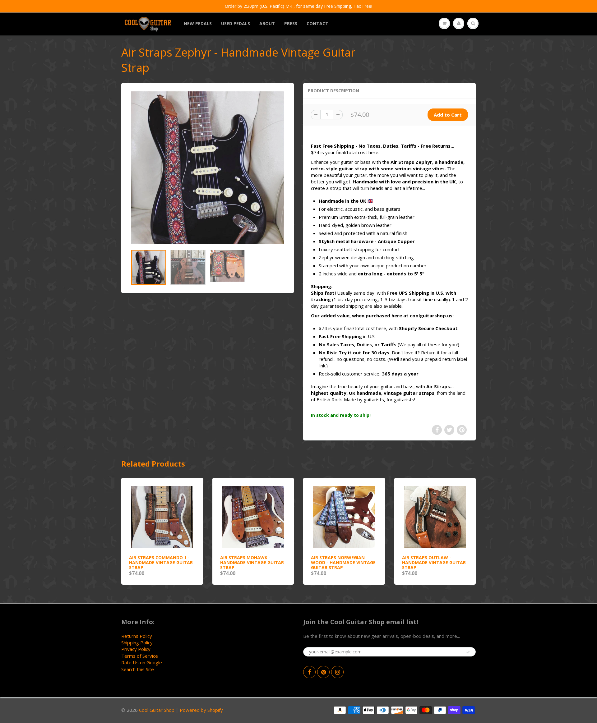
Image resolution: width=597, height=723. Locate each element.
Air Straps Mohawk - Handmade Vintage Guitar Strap (252, 562)
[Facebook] (309, 672)
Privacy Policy (135, 649)
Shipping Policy (137, 642)
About (267, 23)
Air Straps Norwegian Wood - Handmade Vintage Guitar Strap (343, 562)
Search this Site (137, 669)
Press (290, 23)
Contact (317, 23)
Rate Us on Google (141, 662)
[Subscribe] (468, 652)
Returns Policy (136, 636)
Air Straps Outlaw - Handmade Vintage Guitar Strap (434, 562)
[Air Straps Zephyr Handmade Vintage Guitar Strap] (207, 167)
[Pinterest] (323, 672)
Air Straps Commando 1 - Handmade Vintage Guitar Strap (161, 562)
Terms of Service (139, 656)
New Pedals (198, 23)
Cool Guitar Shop (156, 710)
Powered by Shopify (201, 710)
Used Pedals (235, 23)
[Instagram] (337, 672)
